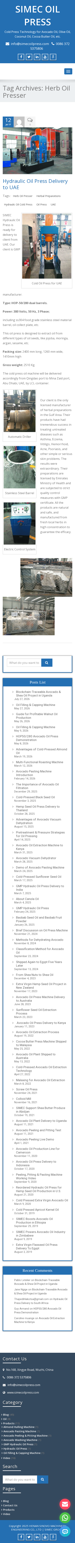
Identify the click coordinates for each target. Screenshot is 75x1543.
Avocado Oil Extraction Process (37, 1032)
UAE (53, 204)
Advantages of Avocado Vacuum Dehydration (38, 821)
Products (8, 1423)
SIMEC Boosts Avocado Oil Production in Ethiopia (34, 1220)
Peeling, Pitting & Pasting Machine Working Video (39, 1176)
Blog (6, 1414)
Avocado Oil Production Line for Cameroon (38, 1150)
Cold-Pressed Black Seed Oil (35, 797)
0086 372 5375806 (19, 1377)
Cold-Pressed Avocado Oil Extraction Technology (41, 1069)
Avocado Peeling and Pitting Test (38, 1130)
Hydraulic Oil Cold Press (18, 204)
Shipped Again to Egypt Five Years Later (39, 963)
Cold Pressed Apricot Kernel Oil (37, 1209)
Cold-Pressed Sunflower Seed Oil (38, 876)
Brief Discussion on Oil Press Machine (42, 930)
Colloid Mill (23, 1099)
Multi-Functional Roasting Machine (39, 762)
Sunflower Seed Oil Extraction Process (36, 1011)
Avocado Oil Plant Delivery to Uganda (41, 1121)
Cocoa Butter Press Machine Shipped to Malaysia (41, 1043)
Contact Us (10, 1505)
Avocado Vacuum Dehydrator (36, 858)
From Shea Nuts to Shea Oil (34, 975)
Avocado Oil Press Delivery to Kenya (41, 1023)
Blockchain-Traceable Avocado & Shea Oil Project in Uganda (38, 693)
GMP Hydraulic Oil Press (32, 908)
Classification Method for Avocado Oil (40, 950)
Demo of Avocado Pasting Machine (40, 867)
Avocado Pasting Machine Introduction (34, 773)
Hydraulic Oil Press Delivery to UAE (35, 184)
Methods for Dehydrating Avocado (39, 940)
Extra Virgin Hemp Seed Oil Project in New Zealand (41, 985)
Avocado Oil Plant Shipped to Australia (36, 1056)
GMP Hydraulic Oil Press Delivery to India (40, 887)
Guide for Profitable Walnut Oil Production (37, 715)
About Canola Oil (27, 899)
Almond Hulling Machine (18, 1427)
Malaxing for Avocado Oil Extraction (40, 1080)
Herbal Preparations (48, 196)
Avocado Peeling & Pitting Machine (25, 1435)
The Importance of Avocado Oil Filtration (37, 786)
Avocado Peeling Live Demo (35, 1139)
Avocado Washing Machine (20, 1440)
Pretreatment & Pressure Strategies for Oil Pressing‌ (40, 834)
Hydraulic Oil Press (15, 1448)
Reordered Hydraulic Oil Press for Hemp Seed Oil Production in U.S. (39, 1189)
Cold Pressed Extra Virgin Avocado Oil (42, 1200)
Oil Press (41, 204)
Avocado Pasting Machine (19, 1431)
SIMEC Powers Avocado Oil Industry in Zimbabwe (40, 1233)
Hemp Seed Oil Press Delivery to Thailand (38, 808)
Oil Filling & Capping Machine (35, 705)
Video (6, 1458)
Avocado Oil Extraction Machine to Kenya (39, 847)
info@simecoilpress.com (30, 44)
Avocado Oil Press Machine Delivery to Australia (40, 998)
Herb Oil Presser (22, 196)
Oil (5, 1419)
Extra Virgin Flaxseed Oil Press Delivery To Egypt (37, 1246)
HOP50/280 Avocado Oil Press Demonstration (37, 738)
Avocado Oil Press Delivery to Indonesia (36, 1163)
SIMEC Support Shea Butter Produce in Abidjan (40, 1109)
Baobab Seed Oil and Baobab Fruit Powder (39, 919)
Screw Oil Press (27, 1089)
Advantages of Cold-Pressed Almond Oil (41, 751)
